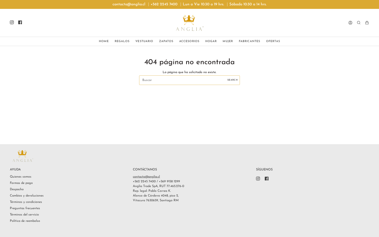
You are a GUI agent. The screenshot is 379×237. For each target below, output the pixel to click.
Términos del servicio (24, 214)
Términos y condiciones (26, 202)
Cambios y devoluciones (27, 195)
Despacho (17, 189)
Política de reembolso (25, 221)
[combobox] (189, 80)
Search (232, 80)
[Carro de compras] (367, 23)
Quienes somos (20, 176)
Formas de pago (21, 183)
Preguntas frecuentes (25, 208)
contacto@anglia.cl (146, 176)
